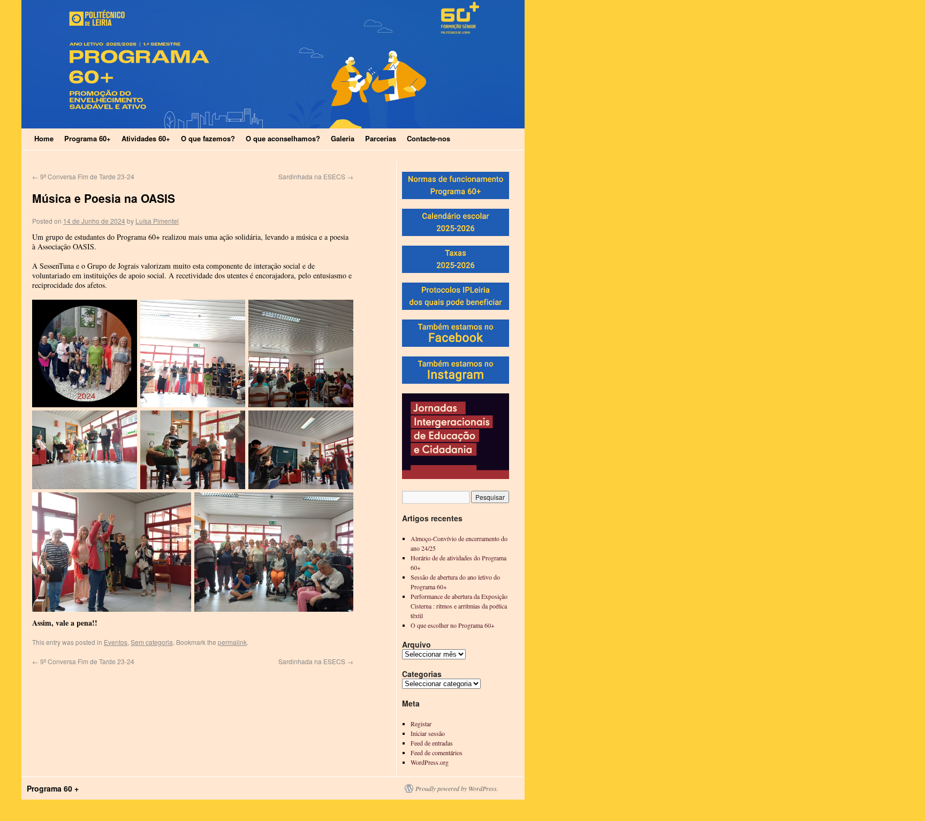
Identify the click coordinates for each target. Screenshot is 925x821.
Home (44, 138)
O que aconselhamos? (283, 138)
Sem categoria (152, 642)
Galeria (342, 138)
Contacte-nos (428, 138)
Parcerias (380, 138)
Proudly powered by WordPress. (456, 788)
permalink (232, 642)
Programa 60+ (87, 138)
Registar (421, 723)
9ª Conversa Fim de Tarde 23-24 (83, 176)
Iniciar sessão (428, 733)
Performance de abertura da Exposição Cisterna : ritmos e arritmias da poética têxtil (459, 606)
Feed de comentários (436, 752)
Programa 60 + (53, 788)
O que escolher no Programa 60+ (453, 625)
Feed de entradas (432, 743)
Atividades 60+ (146, 138)
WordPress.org (430, 762)
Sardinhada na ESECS (315, 176)
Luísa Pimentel (157, 220)
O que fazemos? (208, 138)
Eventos (115, 642)
